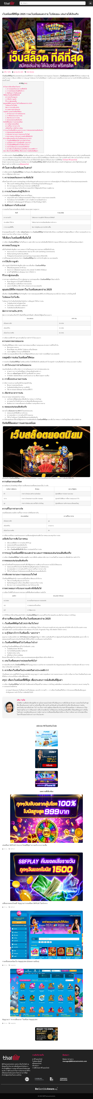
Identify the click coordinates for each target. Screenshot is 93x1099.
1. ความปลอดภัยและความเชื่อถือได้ (16, 89)
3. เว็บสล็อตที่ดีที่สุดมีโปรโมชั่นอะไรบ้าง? (17, 144)
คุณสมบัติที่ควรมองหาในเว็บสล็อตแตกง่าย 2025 (17, 103)
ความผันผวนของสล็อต (12, 124)
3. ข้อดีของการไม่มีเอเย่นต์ (13, 93)
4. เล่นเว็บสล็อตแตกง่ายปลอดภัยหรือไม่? (17, 147)
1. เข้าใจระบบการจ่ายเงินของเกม (15, 114)
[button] (90, 3)
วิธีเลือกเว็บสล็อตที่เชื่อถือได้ (11, 95)
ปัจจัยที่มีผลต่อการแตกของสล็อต (13, 122)
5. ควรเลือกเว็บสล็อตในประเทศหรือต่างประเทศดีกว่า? (21, 149)
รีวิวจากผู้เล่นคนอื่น (11, 101)
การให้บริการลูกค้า (11, 99)
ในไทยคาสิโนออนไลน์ (70, 160)
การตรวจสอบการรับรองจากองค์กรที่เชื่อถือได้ (18, 136)
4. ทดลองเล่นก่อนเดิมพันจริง (13, 120)
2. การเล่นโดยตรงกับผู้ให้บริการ (14, 91)
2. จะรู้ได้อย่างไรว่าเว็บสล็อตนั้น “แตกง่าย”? (18, 142)
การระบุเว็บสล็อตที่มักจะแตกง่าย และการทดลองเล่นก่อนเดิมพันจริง (23, 130)
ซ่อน (25, 83)
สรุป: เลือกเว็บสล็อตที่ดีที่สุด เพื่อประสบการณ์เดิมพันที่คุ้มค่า (20, 151)
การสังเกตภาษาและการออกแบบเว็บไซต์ (17, 134)
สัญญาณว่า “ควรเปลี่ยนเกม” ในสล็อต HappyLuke (19, 1019)
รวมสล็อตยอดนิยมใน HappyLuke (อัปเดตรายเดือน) (20, 961)
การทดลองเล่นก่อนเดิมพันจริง (14, 132)
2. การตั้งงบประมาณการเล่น (13, 116)
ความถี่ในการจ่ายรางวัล (12, 126)
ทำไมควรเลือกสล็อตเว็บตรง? (11, 87)
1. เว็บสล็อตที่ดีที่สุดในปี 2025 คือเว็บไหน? (17, 140)
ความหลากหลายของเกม (12, 109)
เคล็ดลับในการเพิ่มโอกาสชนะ (14, 128)
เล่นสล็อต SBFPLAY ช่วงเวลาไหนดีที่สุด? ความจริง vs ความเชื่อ (24, 845)
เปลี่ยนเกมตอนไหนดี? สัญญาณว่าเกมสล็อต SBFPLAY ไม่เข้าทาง (24, 903)
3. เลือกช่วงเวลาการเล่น (12, 118)
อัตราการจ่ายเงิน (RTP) (12, 107)
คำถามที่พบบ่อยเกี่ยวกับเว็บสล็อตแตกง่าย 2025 (17, 138)
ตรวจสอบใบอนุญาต (11, 97)
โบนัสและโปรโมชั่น (11, 105)
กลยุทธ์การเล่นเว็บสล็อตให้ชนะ (12, 111)
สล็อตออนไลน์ (24, 164)
